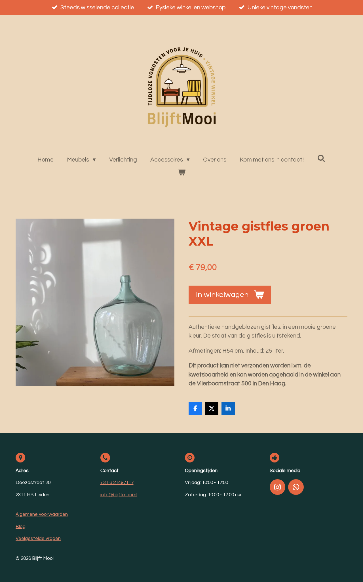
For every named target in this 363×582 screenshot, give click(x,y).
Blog (21, 526)
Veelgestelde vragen (38, 538)
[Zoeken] (321, 158)
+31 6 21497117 (117, 482)
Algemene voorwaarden (42, 514)
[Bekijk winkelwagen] (181, 172)
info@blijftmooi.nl (118, 494)
